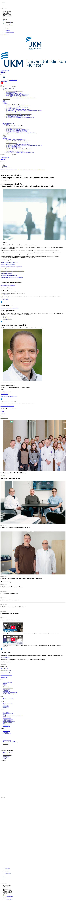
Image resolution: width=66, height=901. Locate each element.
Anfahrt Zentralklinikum (8, 752)
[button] (4, 121)
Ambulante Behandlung (8, 713)
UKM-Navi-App (4, 677)
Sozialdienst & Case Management (10, 693)
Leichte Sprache (9, 24)
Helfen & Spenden (7, 718)
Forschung (5, 103)
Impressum (5, 753)
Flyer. (43, 327)
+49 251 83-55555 (13, 80)
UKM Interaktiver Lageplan (6, 675)
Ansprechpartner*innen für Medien (10, 741)
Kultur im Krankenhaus (8, 720)
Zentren (4, 684)
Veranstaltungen (6, 726)
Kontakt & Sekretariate (7, 316)
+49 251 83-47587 (4, 668)
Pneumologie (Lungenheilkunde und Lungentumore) (11, 266)
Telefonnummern (6, 756)
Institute (4, 685)
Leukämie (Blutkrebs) (5, 268)
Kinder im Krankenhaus (8, 719)
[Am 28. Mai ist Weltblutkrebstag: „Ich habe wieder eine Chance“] (33, 523)
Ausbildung (5, 732)
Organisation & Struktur (8, 703)
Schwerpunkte (6, 89)
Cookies (4, 758)
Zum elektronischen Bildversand (7, 406)
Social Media (5, 744)
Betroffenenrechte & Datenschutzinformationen (12, 715)
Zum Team (3, 475)
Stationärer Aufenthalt (7, 723)
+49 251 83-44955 (4, 294)
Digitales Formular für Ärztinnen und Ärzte (9, 307)
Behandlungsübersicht (7, 682)
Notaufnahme (6, 690)
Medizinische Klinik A (5, 71)
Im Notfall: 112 (4, 81)
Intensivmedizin (6, 689)
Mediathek (5, 742)
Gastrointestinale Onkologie (6, 273)
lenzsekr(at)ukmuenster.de (6, 391)
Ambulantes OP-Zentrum (8, 688)
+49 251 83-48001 (4, 299)
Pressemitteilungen (7, 740)
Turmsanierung (6, 712)
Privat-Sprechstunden (7, 319)
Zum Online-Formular (5, 657)
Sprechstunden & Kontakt (8, 88)
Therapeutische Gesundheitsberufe (10, 692)
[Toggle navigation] (1, 85)
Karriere (4, 101)
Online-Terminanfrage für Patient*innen (9, 396)
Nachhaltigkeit (6, 706)
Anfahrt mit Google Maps (6, 672)
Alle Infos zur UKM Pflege (8, 698)
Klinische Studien (6, 99)
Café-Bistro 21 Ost (7, 716)
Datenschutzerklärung (7, 755)
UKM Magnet (6, 704)
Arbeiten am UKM (7, 733)
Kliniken (5, 683)
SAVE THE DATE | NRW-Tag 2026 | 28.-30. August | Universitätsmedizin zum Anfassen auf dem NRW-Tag (23, 169)
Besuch (4, 714)
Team (4, 100)
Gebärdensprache (9, 22)
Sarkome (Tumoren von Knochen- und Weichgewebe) (12, 277)
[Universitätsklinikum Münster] (33, 51)
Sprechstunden (6, 317)
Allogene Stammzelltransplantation (8, 264)
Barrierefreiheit (6, 757)
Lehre (4, 102)
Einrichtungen (6, 686)
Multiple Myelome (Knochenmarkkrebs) (9, 275)
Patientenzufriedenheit (7, 722)
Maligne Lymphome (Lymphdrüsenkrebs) (9, 262)
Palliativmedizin (6, 691)
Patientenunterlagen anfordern (9, 721)
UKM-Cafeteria (6, 724)
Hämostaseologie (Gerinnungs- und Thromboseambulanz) (12, 271)
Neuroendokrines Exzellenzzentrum (8, 285)
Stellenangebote (6, 731)
